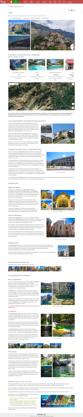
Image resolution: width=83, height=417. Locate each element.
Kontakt (51, 416)
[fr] (69, 10)
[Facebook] (38, 414)
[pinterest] (45, 414)
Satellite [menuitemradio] (15, 84)
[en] (71, 10)
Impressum (40, 416)
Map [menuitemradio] (11, 84)
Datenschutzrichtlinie (46, 416)
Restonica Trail (11, 409)
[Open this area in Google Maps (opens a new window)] (10, 109)
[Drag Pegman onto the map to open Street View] (73, 108)
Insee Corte (26, 18)
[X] (39, 414)
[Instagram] (43, 414)
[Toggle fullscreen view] (73, 84)
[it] (74, 10)
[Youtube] (41, 414)
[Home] (9, 6)
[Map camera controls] (73, 104)
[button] (31, 105)
